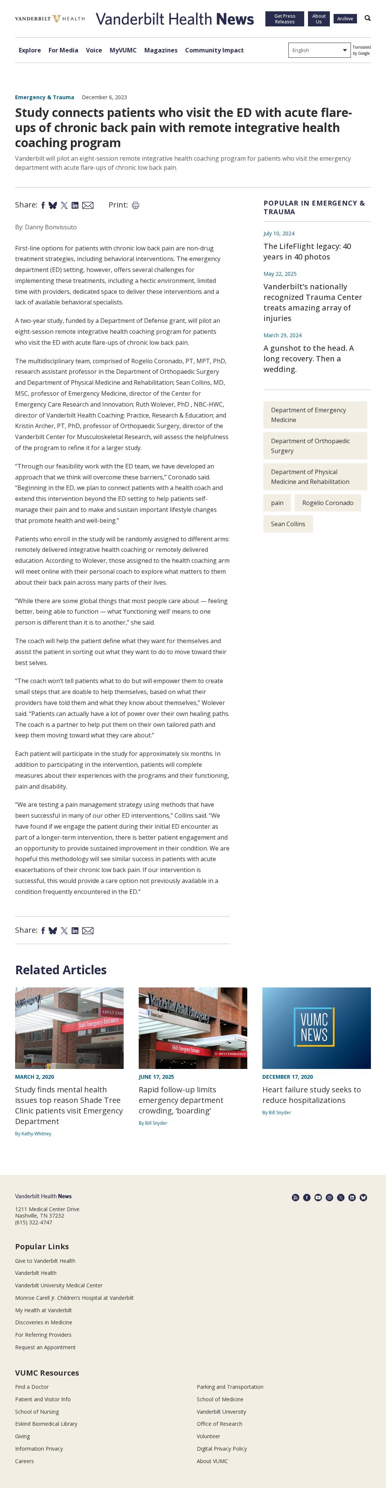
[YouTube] (318, 1197)
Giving (22, 1436)
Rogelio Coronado (328, 503)
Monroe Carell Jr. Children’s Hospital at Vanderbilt (74, 1297)
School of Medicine (220, 1399)
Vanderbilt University (221, 1411)
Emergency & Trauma (44, 97)
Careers (24, 1461)
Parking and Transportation (230, 1386)
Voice (94, 50)
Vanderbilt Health (36, 1272)
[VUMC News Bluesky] (363, 1197)
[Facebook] (307, 1197)
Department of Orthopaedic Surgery (310, 446)
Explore (30, 50)
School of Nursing (37, 1411)
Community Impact (214, 50)
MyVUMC (123, 50)
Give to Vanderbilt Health (45, 1260)
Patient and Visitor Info (43, 1399)
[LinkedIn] (352, 1197)
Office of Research (219, 1423)
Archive (345, 18)
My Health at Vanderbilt (43, 1310)
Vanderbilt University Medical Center (59, 1285)
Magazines (161, 50)
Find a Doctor (32, 1386)
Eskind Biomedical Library (46, 1423)
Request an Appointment (45, 1347)
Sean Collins (288, 524)
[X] (341, 1197)
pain (277, 503)
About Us (319, 19)
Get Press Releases (285, 19)
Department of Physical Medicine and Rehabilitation (310, 477)
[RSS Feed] (295, 1197)
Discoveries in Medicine (43, 1322)
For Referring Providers (43, 1334)
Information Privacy (39, 1448)
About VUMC (212, 1461)
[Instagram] (329, 1197)
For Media (63, 50)
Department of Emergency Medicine (308, 415)
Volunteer (208, 1436)
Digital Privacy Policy (222, 1448)
